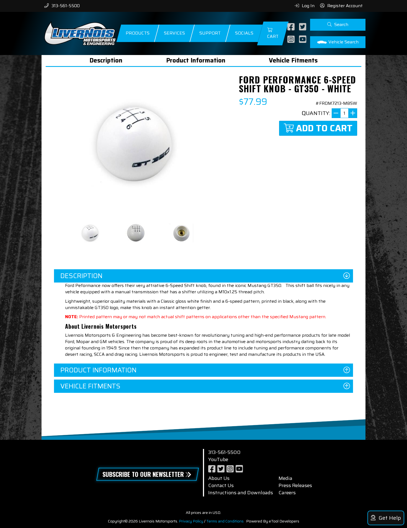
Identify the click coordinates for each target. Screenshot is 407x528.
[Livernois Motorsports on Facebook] (291, 27)
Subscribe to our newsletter (143, 474)
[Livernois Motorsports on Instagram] (291, 39)
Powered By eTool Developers (272, 521)
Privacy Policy (191, 521)
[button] (337, 25)
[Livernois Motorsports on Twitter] (303, 27)
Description (105, 60)
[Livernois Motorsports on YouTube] (303, 39)
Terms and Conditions (225, 521)
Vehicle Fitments (293, 60)
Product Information (195, 60)
